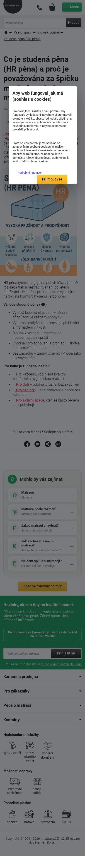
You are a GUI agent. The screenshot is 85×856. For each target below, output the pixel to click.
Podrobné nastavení (30, 172)
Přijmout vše (52, 179)
